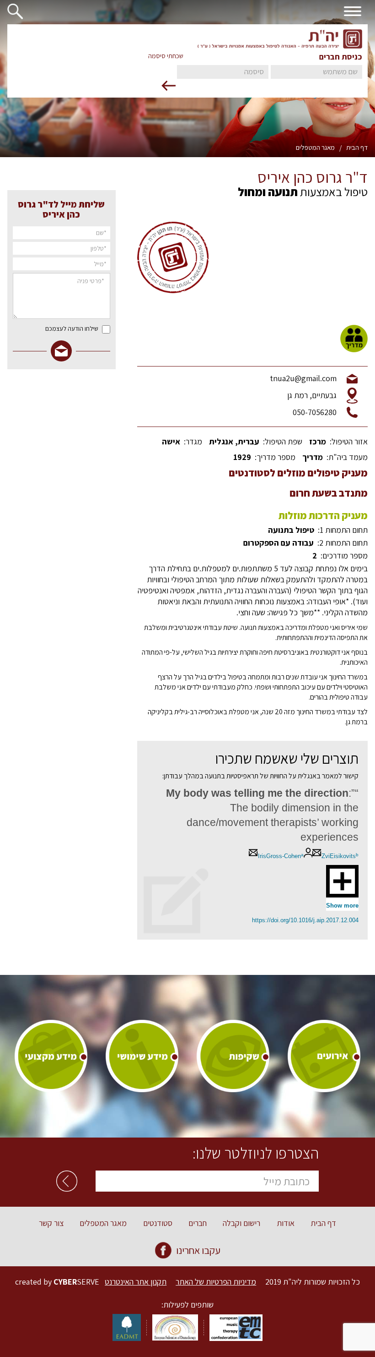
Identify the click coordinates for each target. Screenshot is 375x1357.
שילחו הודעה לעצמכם (71, 328)
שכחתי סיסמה (165, 56)
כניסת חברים (340, 56)
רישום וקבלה (241, 1223)
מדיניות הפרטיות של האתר (216, 1281)
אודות (286, 1223)
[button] (18, 10)
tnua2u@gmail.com (303, 378)
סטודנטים (157, 1223)
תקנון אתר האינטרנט (135, 1281)
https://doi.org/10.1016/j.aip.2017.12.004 (305, 920)
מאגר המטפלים (315, 147)
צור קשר (51, 1223)
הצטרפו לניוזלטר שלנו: (256, 1153)
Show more (342, 905)
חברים (197, 1223)
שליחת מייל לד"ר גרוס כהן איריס (61, 209)
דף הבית (357, 147)
